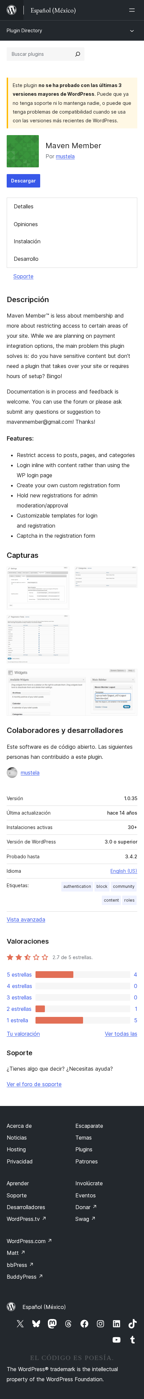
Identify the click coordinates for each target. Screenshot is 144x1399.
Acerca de (19, 1125)
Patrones (86, 1161)
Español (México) (44, 1307)
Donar (86, 1207)
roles (129, 900)
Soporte (23, 276)
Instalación (27, 241)
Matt (16, 1252)
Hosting (16, 1149)
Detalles (23, 206)
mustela (65, 156)
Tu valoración (23, 1033)
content (111, 900)
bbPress (20, 1265)
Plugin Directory (24, 30)
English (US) (124, 871)
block (101, 886)
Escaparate (89, 1125)
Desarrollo (26, 258)
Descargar (23, 180)
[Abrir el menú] (133, 10)
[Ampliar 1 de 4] (60, 575)
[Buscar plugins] (77, 54)
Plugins (83, 1149)
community (124, 886)
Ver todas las (121, 1033)
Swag (85, 1219)
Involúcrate (89, 1183)
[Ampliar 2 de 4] (128, 575)
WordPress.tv (27, 1219)
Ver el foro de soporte (34, 1084)
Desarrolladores (26, 1207)
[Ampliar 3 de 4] (60, 624)
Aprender (18, 1183)
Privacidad (20, 1161)
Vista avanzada (26, 919)
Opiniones (26, 224)
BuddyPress (25, 1276)
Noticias (17, 1137)
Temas (83, 1137)
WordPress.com (29, 1241)
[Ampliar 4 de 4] (128, 677)
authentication (77, 886)
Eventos (85, 1195)
